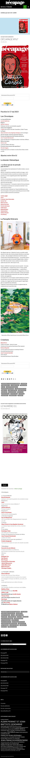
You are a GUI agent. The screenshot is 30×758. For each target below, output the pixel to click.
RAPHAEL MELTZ (14, 393)
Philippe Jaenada (19, 747)
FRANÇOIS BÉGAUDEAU (5, 737)
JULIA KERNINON (20, 742)
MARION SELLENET (21, 623)
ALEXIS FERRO (24, 383)
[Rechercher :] (15, 671)
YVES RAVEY (20, 395)
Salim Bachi (21, 393)
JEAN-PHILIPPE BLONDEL (5, 742)
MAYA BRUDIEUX (18, 745)
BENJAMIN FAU (19, 613)
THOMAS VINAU (20, 749)
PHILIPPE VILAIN (4, 749)
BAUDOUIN (18, 727)
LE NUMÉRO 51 (9, 406)
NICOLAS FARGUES (12, 392)
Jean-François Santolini (20, 388)
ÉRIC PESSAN (25, 616)
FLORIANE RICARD (5, 733)
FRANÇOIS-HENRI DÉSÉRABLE (7, 618)
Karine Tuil (4, 390)
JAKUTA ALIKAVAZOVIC (6, 621)
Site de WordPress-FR (5, 710)
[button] (4, 485)
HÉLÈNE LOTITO (15, 620)
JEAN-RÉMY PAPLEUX (13, 742)
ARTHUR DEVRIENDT (5, 727)
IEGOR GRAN (4, 738)
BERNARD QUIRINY (24, 727)
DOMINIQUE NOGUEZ (20, 730)
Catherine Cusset (15, 385)
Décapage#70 (4, 652)
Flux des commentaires (6, 708)
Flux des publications (5, 705)
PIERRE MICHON (23, 625)
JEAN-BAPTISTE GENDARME (14, 738)
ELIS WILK (19, 616)
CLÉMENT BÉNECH (19, 615)
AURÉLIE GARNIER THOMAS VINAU (8, 613)
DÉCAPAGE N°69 (4, 655)
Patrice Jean (20, 392)
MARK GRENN (4, 392)
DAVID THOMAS (10, 730)
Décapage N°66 (4, 663)
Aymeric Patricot (5, 385)
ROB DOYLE (4, 626)
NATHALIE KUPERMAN (7, 746)
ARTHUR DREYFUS (13, 727)
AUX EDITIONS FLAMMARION (7, 36)
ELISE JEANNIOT (4, 732)
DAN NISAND (4, 616)
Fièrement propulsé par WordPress (7, 756)
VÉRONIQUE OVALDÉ (12, 626)
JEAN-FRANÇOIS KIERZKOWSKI (7, 388)
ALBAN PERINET (5, 719)
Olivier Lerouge (18, 488)
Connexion (3, 703)
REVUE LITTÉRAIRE (6, 7)
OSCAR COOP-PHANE (14, 625)
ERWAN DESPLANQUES (21, 732)
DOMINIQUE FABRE (12, 616)
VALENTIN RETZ (5, 395)
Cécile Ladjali (23, 385)
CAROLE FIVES (10, 729)
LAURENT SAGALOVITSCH (6, 743)
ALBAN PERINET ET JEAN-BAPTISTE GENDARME (10, 383)
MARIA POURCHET (22, 390)
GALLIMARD (11, 737)
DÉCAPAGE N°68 (4, 658)
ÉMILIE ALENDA (11, 750)
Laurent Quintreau (12, 390)
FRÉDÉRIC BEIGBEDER (19, 618)
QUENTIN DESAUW (12, 749)
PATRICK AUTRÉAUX (11, 747)
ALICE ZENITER (24, 611)
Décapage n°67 (9, 39)
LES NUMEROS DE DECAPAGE (20, 403)
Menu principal (28, 7)
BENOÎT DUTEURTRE (6, 615)
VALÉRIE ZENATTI (13, 395)
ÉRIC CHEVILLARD (17, 750)
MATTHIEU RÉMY (5, 625)
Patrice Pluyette (5, 393)
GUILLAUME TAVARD (20, 737)
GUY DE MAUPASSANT (6, 620)
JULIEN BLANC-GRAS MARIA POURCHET (9, 623)
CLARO (13, 615)
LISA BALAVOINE (15, 743)
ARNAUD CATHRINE (17, 726)
